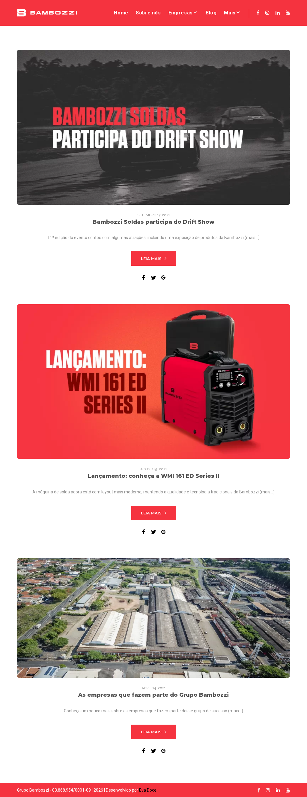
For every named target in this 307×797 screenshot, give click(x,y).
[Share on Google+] (163, 277)
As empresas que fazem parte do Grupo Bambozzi (153, 695)
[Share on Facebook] (143, 277)
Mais (230, 13)
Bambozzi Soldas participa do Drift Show (153, 222)
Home (121, 13)
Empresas (180, 13)
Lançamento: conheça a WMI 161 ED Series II (153, 476)
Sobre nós (148, 13)
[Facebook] (258, 12)
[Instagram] (267, 12)
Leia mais (151, 258)
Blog (211, 13)
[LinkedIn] (278, 12)
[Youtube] (288, 12)
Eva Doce (147, 790)
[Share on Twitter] (153, 277)
